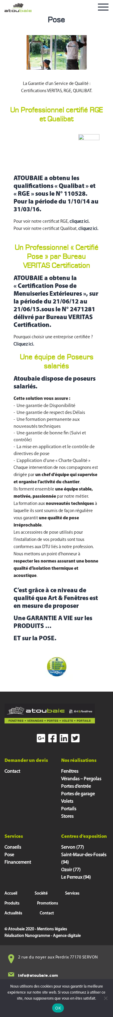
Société (41, 893)
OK (58, 1008)
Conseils (13, 847)
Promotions (47, 903)
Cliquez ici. (24, 344)
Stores (67, 816)
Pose (9, 855)
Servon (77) (72, 847)
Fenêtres (69, 771)
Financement (18, 862)
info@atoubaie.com (38, 975)
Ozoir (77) (71, 870)
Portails (68, 809)
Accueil (11, 893)
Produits (12, 903)
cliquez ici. (79, 221)
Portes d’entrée (76, 786)
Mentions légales (52, 929)
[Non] (105, 998)
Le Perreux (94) (76, 877)
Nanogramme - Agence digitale (53, 936)
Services (72, 893)
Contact (12, 771)
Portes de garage (78, 794)
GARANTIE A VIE (50, 618)
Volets (67, 801)
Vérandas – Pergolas (81, 779)
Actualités (13, 913)
